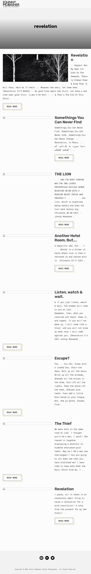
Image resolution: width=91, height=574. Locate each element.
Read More (12, 107)
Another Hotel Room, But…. (67, 238)
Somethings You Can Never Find (69, 119)
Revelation (64, 489)
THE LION (63, 174)
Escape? (62, 358)
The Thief (63, 423)
